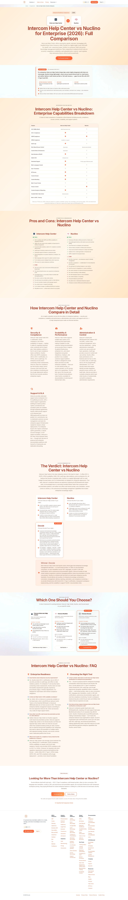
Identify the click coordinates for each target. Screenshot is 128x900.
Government (63, 848)
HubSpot (53, 837)
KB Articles (81, 821)
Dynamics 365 (55, 827)
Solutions (31, 2)
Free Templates (90, 818)
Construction (63, 831)
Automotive (63, 833)
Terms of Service (93, 895)
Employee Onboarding (81, 851)
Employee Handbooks (81, 826)
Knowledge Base (90, 843)
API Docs (90, 886)
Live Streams (73, 845)
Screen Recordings (72, 853)
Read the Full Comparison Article (65, 803)
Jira (52, 841)
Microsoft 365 (55, 832)
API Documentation (91, 825)
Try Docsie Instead (63, 58)
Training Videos (82, 844)
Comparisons (32, 5)
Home (27, 5)
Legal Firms (63, 826)
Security (78, 895)
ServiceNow (54, 830)
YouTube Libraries (72, 847)
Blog (89, 876)
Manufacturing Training (82, 869)
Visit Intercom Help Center (39, 647)
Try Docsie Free (87, 647)
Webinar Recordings (72, 832)
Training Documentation (91, 834)
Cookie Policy (101, 895)
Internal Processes (81, 857)
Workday (54, 823)
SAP (52, 818)
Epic (52, 839)
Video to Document (81, 838)
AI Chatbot (90, 845)
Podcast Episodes (72, 842)
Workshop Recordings (72, 838)
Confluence (54, 846)
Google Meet (73, 825)
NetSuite (53, 843)
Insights (90, 879)
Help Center (91, 883)
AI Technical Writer (91, 848)
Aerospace (63, 835)
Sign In (101, 2)
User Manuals (82, 823)
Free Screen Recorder (91, 871)
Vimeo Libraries (73, 850)
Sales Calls (81, 862)
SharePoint (54, 834)
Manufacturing (64, 843)
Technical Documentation (91, 821)
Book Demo (94, 2)
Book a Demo (71, 794)
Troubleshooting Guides (82, 829)
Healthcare (63, 824)
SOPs (80, 818)
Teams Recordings (72, 819)
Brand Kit (90, 865)
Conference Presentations (73, 835)
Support (90, 863)
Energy (62, 845)
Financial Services (63, 821)
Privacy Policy (84, 895)
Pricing (47, 2)
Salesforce (54, 825)
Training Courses (81, 847)
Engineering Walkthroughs (82, 865)
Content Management (91, 855)
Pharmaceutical (64, 818)
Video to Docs (40, 2)
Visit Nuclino (63, 647)
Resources (52, 2)
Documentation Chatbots (91, 852)
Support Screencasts (72, 857)
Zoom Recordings (72, 822)
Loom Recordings (72, 828)
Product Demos (82, 860)
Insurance (63, 829)
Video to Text (82, 835)
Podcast (90, 881)
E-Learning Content (81, 872)
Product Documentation (91, 828)
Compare (90, 888)
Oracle (53, 821)
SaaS (62, 841)
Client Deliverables (82, 833)
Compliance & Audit (82, 854)
